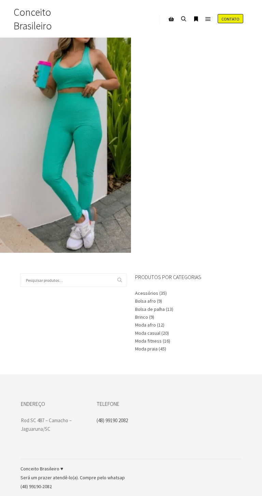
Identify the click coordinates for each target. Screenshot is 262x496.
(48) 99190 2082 (112, 420)
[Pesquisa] (183, 19)
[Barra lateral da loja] (171, 19)
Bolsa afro (145, 301)
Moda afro (145, 325)
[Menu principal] (208, 19)
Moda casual (147, 333)
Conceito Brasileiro (33, 18)
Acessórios (146, 293)
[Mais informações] (196, 19)
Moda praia (146, 349)
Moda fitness (148, 341)
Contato (230, 19)
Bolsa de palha (150, 309)
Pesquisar (121, 280)
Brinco (141, 317)
